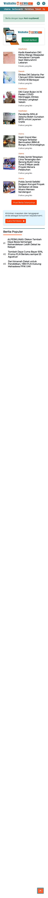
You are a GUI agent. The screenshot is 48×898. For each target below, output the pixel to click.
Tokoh (38, 9)
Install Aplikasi (30, 40)
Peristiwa (29, 9)
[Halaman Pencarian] (43, 3)
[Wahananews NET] (18, 3)
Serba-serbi (17, 9)
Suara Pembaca (14, 221)
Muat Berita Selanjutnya (24, 202)
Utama (7, 9)
